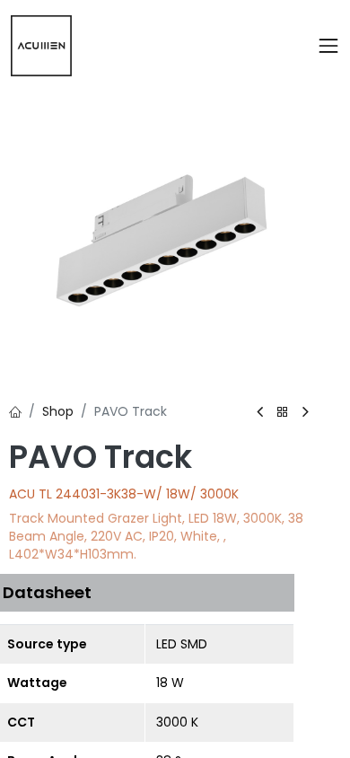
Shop (58, 411)
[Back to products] (282, 412)
